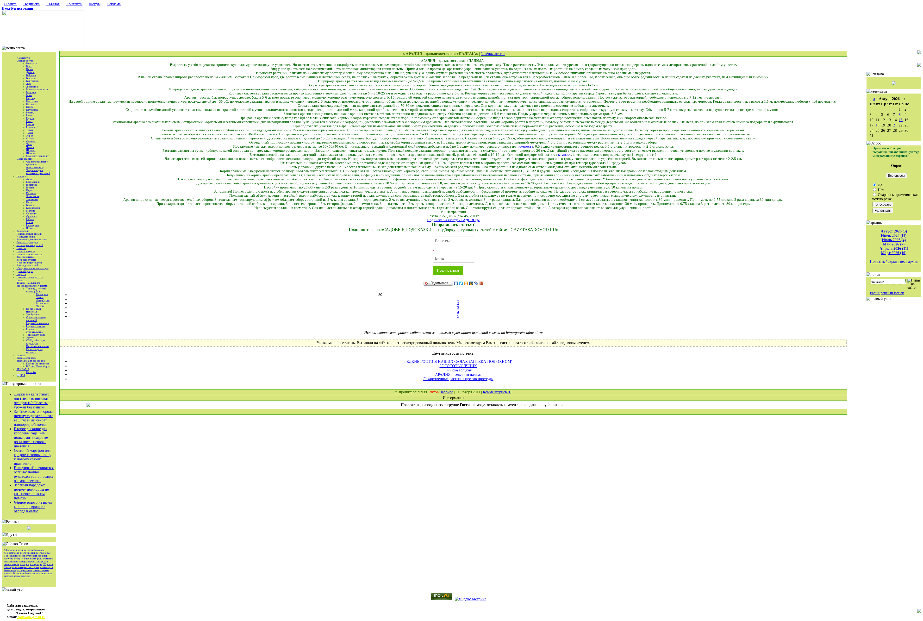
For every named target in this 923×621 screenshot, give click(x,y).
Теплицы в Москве (42, 304)
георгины (32, 552)
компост (564, 155)
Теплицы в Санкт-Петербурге (43, 297)
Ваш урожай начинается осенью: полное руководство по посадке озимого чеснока (34, 474)
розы (43, 567)
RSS (22, 375)
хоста (35, 572)
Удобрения (23, 230)
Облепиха (31, 213)
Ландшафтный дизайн (29, 233)
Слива (29, 222)
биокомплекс (11, 552)
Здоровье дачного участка (32, 239)
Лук (28, 83)
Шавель (30, 152)
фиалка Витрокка (14, 572)
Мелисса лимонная (37, 89)
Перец (29, 106)
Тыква (29, 132)
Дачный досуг (25, 271)
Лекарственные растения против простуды (458, 379)
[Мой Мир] (471, 283)
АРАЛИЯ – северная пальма (458, 374)
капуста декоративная (16, 558)
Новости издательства (29, 262)
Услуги (30, 337)
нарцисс (24, 564)
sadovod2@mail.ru (31, 617)
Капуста (31, 77)
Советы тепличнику (37, 155)
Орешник (31, 216)
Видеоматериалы (26, 357)
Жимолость (32, 196)
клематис (48, 558)
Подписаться (448, 270)
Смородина (32, 225)
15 (901, 120)
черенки (25, 575)
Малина (30, 210)
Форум (94, 4)
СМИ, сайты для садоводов (35, 342)
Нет (880, 190)
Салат (29, 121)
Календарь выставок (37, 363)
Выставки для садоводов (31, 360)
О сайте (10, 4)
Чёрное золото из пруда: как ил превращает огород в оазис (33, 506)
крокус (23, 561)
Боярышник (32, 181)
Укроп (29, 135)
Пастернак (32, 101)
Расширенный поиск (887, 293)
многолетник (11, 564)
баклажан (39, 549)
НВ (44, 564)
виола (23, 552)
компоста (525, 146)
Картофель (32, 80)
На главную (23, 57)
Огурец (30, 98)
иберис (18, 555)
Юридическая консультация (33, 268)
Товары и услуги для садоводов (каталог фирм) (32, 284)
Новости (21, 248)
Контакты (74, 4)
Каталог (53, 4)
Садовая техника (35, 326)
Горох (29, 69)
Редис (29, 115)
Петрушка (32, 109)
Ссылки (21, 354)
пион (50, 564)
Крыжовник (33, 207)
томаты (44, 570)
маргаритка (41, 561)
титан (36, 570)
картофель (36, 558)
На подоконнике (26, 236)
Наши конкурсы (26, 251)
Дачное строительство (30, 253)
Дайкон (30, 72)
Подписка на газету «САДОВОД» (453, 220)
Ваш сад (21, 176)
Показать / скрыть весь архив (894, 261)
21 (895, 125)
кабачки (42, 555)
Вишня (30, 187)
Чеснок (30, 147)
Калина (30, 204)
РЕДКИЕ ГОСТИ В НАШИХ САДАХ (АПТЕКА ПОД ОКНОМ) (458, 361)
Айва (29, 178)
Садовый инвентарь (37, 323)
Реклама (114, 4)
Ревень (30, 112)
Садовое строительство (34, 330)
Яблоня (30, 227)
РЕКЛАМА (23, 369)
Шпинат (31, 150)
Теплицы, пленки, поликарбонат (36, 290)
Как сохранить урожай (30, 245)
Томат (29, 129)
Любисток (32, 86)
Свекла (30, 124)
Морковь (31, 92)
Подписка (31, 4)
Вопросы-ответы (26, 259)
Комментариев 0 (497, 392)
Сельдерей (32, 126)
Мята (29, 95)
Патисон (31, 103)
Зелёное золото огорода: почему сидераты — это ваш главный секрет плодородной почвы (34, 418)
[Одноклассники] (466, 283)
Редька (30, 118)
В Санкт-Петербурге (38, 366)
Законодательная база (29, 265)
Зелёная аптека (25, 256)
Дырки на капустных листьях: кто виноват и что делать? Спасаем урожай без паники (33, 400)
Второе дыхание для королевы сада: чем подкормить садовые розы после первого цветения (31, 437)
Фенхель (31, 141)
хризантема (45, 572)
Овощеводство (25, 60)
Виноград (31, 184)
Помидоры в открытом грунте (21, 567)
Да (879, 185)
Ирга (29, 202)
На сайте (31, 372)
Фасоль (30, 138)
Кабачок (31, 75)
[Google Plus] (481, 283)
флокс (28, 572)
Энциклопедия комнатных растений (38, 172)
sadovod (447, 392)
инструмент (30, 555)
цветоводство (12, 575)
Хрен (29, 144)
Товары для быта (35, 334)
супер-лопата (24, 570)
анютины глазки (25, 549)
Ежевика (31, 193)
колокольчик (11, 561)
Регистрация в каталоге (34, 350)
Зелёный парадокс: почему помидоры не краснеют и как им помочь (31, 491)
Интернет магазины (37, 346)
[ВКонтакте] (456, 283)
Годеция (9, 555)
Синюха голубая (458, 370)
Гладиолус (44, 552)
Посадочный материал (33, 310)
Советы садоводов (27, 242)
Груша (29, 190)
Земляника (32, 199)
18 (877, 125)
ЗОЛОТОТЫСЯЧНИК (458, 366)
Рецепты (21, 274)
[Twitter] (461, 283)
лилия (30, 561)
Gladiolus (9, 549)
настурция (36, 564)
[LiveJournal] (476, 283)
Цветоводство (25, 158)
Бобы (29, 66)
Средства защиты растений (36, 319)
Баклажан (31, 63)
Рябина (30, 219)
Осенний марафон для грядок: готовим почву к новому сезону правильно (32, 456)
